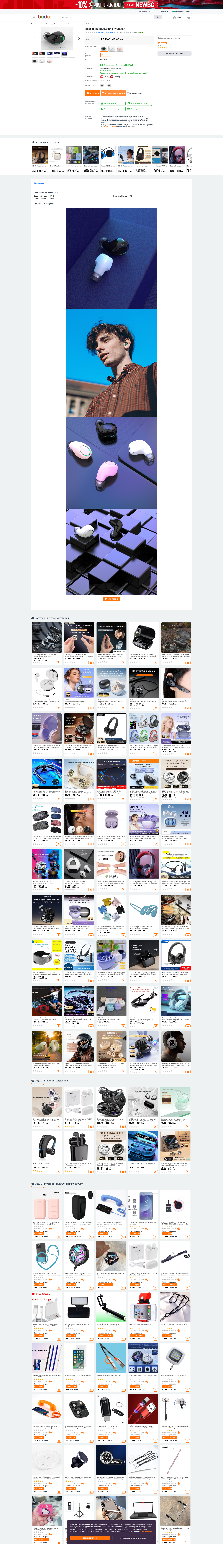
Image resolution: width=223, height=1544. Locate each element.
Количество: (89, 85)
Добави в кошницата (113, 93)
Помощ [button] (163, 11)
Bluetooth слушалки (93, 24)
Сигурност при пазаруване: (90, 102)
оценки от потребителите (105, 32)
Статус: (87, 59)
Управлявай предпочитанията (133, 1538)
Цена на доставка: (91, 80)
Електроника (40, 24)
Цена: (88, 39)
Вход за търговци (145, 11)
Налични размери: (88, 55)
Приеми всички (90, 1538)
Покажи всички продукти (40, 1084)
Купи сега (93, 93)
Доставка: (88, 68)
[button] (34, 16)
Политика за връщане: (89, 117)
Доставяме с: (90, 76)
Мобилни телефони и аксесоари (75, 24)
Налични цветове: (91, 46)
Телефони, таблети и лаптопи (55, 24)
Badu (32, 24)
